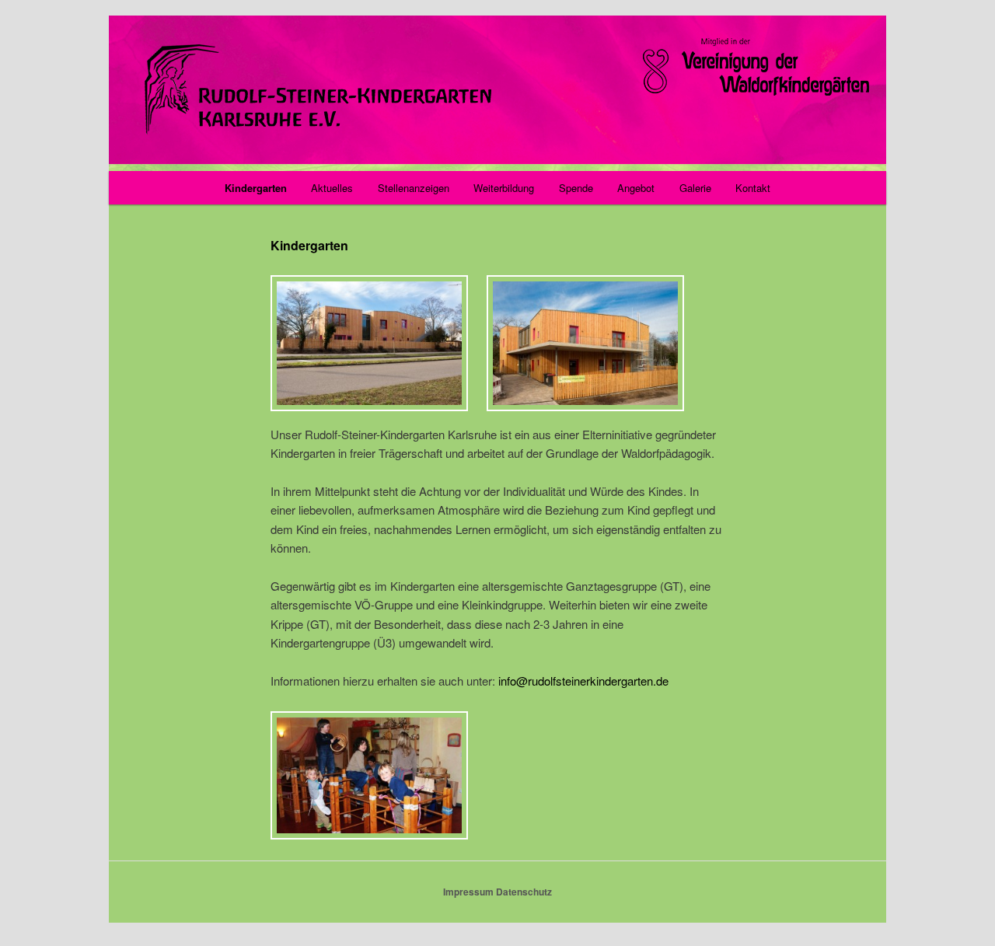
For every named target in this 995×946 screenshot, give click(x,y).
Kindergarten (256, 187)
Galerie (695, 187)
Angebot (636, 187)
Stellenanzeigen (413, 187)
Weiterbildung (503, 187)
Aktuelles (332, 187)
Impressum (468, 892)
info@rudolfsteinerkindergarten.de (583, 680)
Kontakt (752, 187)
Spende (576, 187)
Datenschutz (524, 892)
